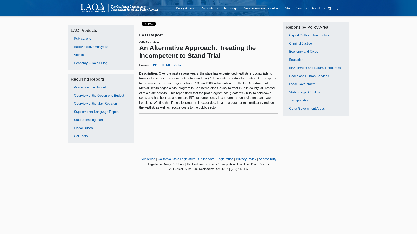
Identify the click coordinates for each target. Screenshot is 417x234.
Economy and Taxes (303, 51)
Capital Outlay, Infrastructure (309, 35)
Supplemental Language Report (96, 112)
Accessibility (267, 159)
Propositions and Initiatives (262, 8)
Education (296, 60)
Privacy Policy (246, 159)
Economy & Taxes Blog (90, 63)
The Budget (230, 8)
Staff (288, 8)
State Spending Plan (88, 120)
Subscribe (148, 159)
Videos (79, 55)
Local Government (302, 84)
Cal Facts (81, 136)
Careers (301, 8)
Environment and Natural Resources (315, 68)
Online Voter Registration (215, 159)
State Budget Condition (305, 92)
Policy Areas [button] (185, 8)
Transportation (299, 100)
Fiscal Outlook (84, 128)
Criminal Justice (300, 43)
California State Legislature (176, 159)
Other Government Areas (307, 108)
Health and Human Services (309, 76)
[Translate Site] (330, 8)
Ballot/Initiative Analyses (91, 47)
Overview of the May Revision (95, 103)
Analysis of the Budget (90, 87)
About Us (318, 8)
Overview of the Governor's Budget (99, 95)
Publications (209, 8)
